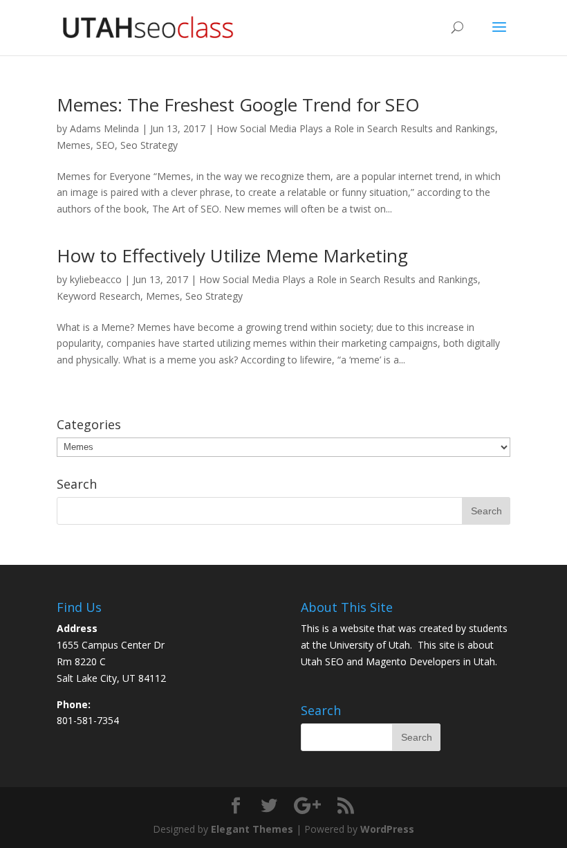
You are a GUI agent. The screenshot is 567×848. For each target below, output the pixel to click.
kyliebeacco (96, 279)
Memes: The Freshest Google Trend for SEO (238, 104)
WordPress (387, 829)
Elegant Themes (252, 829)
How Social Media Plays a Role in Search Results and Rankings (355, 128)
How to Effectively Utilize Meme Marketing (232, 255)
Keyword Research (98, 296)
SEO (105, 145)
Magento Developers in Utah (430, 661)
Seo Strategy (149, 145)
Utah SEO (322, 661)
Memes (74, 145)
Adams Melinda (104, 128)
